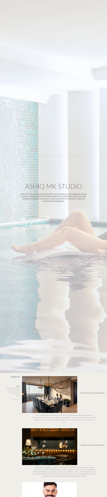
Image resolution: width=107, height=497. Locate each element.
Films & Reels (16, 394)
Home (18, 386)
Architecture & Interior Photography (92, 393)
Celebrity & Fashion (14, 392)
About (18, 395)
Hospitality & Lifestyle (14, 390)
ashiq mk (15, 377)
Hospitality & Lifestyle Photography (92, 445)
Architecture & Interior (13, 388)
